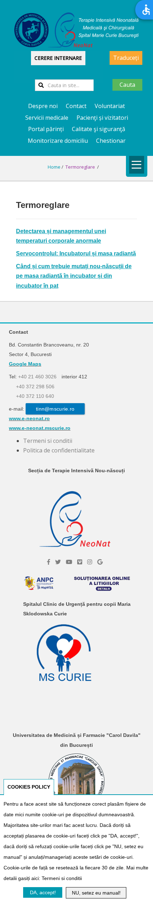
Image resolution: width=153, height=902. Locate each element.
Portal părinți (46, 129)
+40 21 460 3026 (37, 376)
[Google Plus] (100, 562)
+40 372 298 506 (35, 386)
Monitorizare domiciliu (58, 141)
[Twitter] (58, 562)
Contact (76, 106)
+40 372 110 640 (35, 396)
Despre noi (43, 106)
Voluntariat (110, 106)
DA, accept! (43, 892)
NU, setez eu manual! (96, 893)
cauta (127, 85)
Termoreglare (80, 167)
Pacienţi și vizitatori (102, 118)
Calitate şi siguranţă (98, 129)
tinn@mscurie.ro (55, 409)
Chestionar (111, 141)
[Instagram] (89, 562)
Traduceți (126, 58)
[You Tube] (69, 562)
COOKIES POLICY (28, 787)
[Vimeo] (79, 562)
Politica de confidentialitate (59, 450)
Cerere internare (58, 58)
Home (54, 167)
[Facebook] (48, 562)
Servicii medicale (46, 118)
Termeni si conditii (47, 441)
